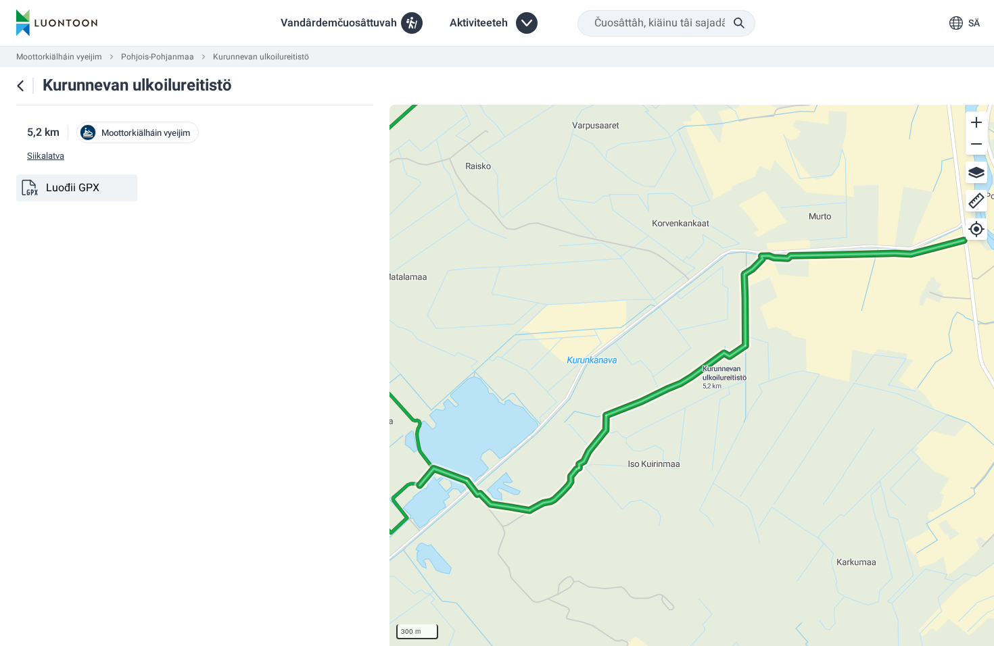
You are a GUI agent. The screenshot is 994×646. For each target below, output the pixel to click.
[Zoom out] (976, 144)
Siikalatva (45, 156)
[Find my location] (976, 229)
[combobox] (666, 23)
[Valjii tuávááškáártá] (976, 172)
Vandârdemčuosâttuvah (339, 23)
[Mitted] (976, 201)
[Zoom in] (976, 122)
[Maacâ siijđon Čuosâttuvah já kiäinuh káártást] (20, 85)
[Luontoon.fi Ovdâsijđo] (56, 23)
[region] (691, 375)
